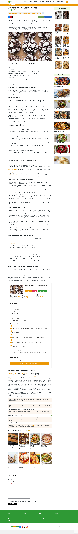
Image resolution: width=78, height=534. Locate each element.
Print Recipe (41, 16)
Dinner (25, 1)
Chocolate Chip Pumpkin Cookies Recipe (66, 45)
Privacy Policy (41, 518)
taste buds (21, 378)
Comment (10, 483)
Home (9, 4)
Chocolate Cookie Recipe (57, 33)
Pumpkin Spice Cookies (12, 172)
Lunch (9, 518)
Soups (30, 1)
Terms (56, 516)
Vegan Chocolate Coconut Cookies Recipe (58, 45)
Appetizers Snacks (50, 1)
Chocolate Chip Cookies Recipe (66, 33)
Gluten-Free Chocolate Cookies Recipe (58, 58)
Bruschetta (10, 378)
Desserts (35, 1)
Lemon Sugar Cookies (12, 169)
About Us (40, 513)
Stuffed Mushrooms (12, 373)
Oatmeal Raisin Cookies (13, 174)
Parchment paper (12, 243)
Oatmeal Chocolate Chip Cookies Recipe (58, 71)
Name (9, 494)
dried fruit (33, 425)
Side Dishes (41, 1)
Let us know (31, 363)
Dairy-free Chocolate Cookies (24, 13)
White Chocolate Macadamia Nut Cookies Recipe (66, 71)
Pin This (34, 291)
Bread (9, 513)
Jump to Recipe (48, 16)
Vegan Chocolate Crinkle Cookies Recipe (58, 21)
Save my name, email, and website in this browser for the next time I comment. (23, 501)
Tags (24, 518)
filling (35, 376)
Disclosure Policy (42, 516)
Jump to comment (42, 291)
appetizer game (25, 373)
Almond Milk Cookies (13, 13)
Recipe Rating (11, 479)
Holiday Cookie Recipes (36, 13)
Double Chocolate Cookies (65, 21)
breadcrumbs (28, 374)
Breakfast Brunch (59, 1)
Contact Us (56, 513)
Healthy (9, 516)
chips (24, 425)
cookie (28, 241)
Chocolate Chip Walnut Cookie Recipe (66, 58)
